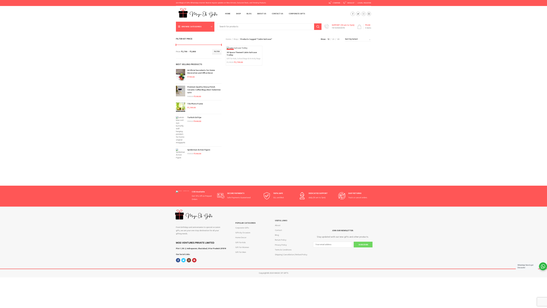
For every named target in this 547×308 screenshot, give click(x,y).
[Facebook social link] (353, 14)
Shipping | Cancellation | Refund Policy (291, 254)
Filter (217, 51)
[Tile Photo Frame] (180, 107)
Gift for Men (240, 252)
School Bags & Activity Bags (248, 58)
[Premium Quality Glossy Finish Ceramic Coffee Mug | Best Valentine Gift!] (180, 92)
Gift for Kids (231, 58)
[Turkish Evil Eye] (180, 130)
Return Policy (280, 240)
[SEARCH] (318, 26)
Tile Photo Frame (195, 104)
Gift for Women (242, 247)
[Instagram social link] (363, 14)
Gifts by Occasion (242, 232)
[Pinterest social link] (369, 14)
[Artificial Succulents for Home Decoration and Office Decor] (180, 75)
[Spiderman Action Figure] (180, 154)
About (277, 225)
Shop (235, 39)
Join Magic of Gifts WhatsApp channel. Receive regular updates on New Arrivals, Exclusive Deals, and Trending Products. (221, 2)
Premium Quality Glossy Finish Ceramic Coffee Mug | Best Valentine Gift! (204, 90)
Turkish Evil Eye (194, 117)
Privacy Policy (281, 245)
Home (228, 39)
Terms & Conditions (283, 250)
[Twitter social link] (358, 14)
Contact (278, 230)
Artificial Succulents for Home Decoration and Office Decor (201, 72)
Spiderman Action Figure (198, 150)
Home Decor (240, 237)
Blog (277, 235)
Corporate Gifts (242, 228)
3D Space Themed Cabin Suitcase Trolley (242, 54)
